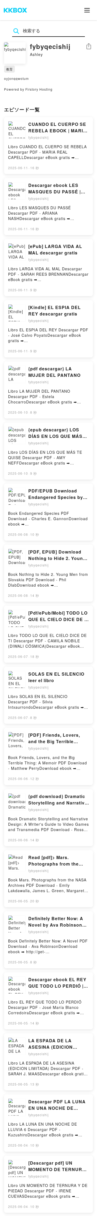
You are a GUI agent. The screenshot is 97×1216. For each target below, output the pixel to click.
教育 (9, 69)
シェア (88, 46)
